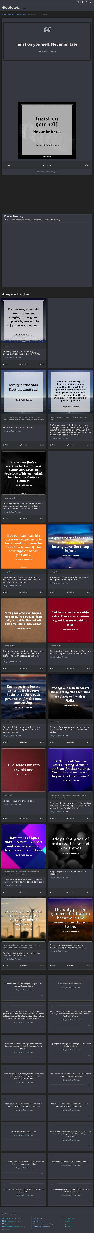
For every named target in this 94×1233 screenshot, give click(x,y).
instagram (70, 1224)
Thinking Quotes (22, 874)
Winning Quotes (60, 798)
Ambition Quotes (56, 795)
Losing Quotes (29, 945)
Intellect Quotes (21, 871)
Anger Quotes (8, 346)
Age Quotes (7, 722)
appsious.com (9, 1224)
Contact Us (37, 1218)
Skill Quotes (12, 420)
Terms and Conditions (41, 1227)
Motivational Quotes (23, 420)
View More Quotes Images (47, 172)
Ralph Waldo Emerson (47, 51)
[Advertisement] (24, 81)
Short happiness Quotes (25, 947)
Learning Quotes (30, 417)
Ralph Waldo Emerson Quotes (17, 14)
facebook (70, 1218)
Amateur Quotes (18, 417)
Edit (88, 165)
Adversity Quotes (9, 645)
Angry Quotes (18, 945)
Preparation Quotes (57, 417)
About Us (36, 1221)
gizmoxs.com (12, 1221)
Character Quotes (9, 871)
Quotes (4, 14)
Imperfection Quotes (37, 420)
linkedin (69, 1221)
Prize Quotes (77, 795)
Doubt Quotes (78, 417)
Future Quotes (68, 417)
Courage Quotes (9, 572)
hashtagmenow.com (13, 1228)
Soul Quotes (31, 871)
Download (47, 165)
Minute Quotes (8, 945)
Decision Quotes (9, 498)
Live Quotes (12, 874)
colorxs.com (13, 1218)
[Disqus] (47, 255)
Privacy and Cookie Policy (43, 1224)
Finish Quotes (67, 795)
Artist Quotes (8, 417)
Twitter (69, 1227)
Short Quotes (12, 947)
